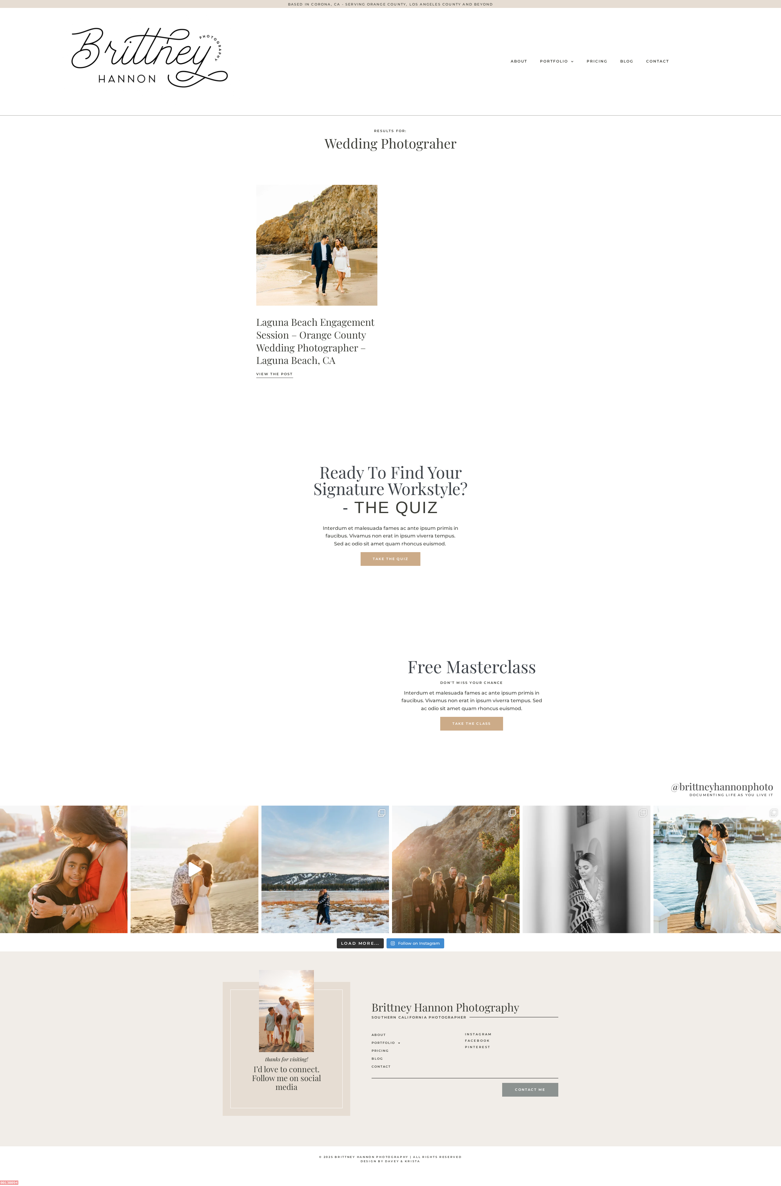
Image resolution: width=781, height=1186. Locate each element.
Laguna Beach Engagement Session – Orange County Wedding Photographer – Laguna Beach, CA (315, 340)
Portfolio (554, 61)
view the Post (274, 374)
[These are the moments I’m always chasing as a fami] (64, 869)
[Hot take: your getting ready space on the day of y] (586, 869)
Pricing (597, 61)
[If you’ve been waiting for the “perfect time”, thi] (456, 869)
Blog (626, 61)
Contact (657, 61)
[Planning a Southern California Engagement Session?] (194, 869)
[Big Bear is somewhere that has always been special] (325, 869)
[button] (390, 4)
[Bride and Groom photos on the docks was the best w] (717, 869)
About (519, 61)
